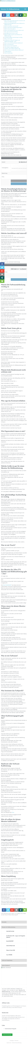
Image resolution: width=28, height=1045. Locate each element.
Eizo (13, 812)
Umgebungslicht (7, 51)
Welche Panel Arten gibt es (10, 29)
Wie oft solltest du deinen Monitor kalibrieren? (14, 50)
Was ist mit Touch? (8, 38)
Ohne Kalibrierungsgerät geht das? (11, 47)
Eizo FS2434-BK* (7, 585)
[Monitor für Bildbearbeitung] (14, 3)
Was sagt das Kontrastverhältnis (11, 31)
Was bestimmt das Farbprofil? (10, 45)
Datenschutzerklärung (16, 1042)
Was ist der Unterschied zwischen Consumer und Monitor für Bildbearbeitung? (14, 21)
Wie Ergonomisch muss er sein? (11, 33)
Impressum (9, 1042)
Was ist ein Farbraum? (9, 44)
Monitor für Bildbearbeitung (10, 9)
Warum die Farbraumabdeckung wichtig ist (13, 27)
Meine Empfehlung (8, 53)
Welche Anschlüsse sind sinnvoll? (11, 26)
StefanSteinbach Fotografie (10, 1028)
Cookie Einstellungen (7, 1034)
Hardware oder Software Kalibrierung (12, 48)
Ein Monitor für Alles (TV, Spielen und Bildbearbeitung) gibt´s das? (12, 41)
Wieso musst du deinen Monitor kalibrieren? (13, 43)
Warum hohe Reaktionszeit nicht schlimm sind (14, 30)
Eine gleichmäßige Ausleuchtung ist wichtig (13, 37)
